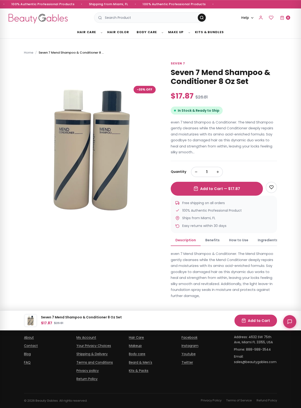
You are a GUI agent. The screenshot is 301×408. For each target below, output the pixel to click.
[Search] (202, 18)
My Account (86, 337)
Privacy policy (87, 370)
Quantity (178, 171)
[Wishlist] (271, 17)
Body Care (147, 32)
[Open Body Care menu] (162, 32)
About (29, 337)
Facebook (190, 337)
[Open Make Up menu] (189, 32)
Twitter (187, 362)
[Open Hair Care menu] (101, 32)
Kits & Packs (138, 370)
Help (245, 17)
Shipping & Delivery (92, 354)
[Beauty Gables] (38, 18)
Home (28, 52)
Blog (27, 354)
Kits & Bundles (209, 32)
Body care (137, 354)
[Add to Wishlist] (271, 187)
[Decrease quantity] (196, 172)
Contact (31, 345)
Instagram (190, 345)
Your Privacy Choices (93, 345)
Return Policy (87, 378)
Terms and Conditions (94, 362)
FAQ (27, 362)
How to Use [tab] (238, 240)
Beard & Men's (140, 362)
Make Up (176, 32)
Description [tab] (185, 240)
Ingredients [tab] (268, 240)
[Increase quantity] (217, 172)
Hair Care (86, 32)
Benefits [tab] (212, 240)
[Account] (260, 17)
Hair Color (118, 32)
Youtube (189, 354)
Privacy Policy (211, 400)
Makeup (135, 345)
